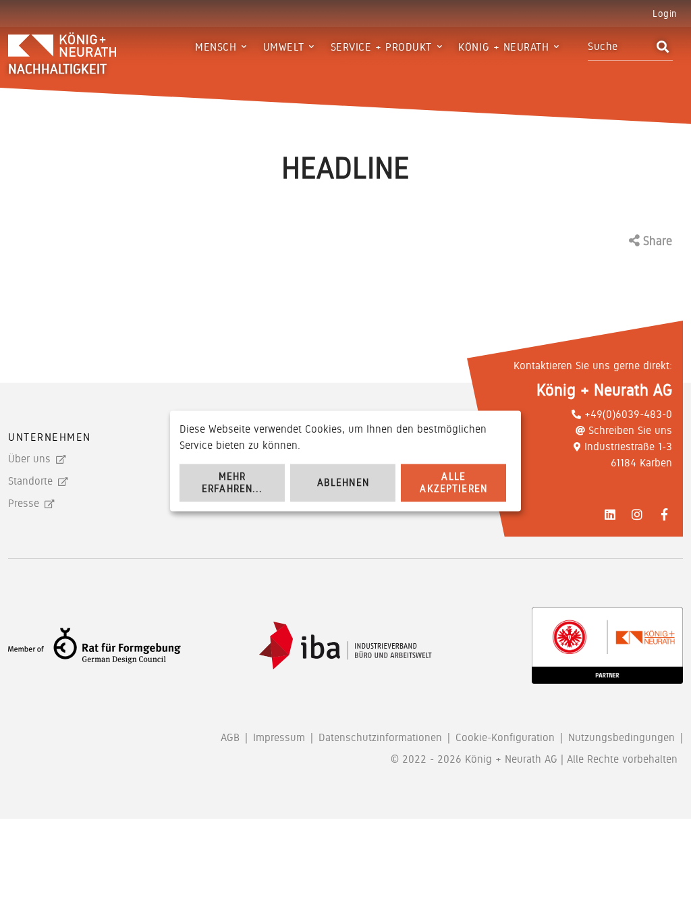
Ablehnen (343, 483)
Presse (23, 503)
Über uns (29, 458)
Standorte (30, 480)
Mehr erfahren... (232, 482)
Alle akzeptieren (453, 482)
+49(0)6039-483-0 (628, 414)
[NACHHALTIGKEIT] (92, 46)
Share (656, 241)
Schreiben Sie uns (630, 430)
